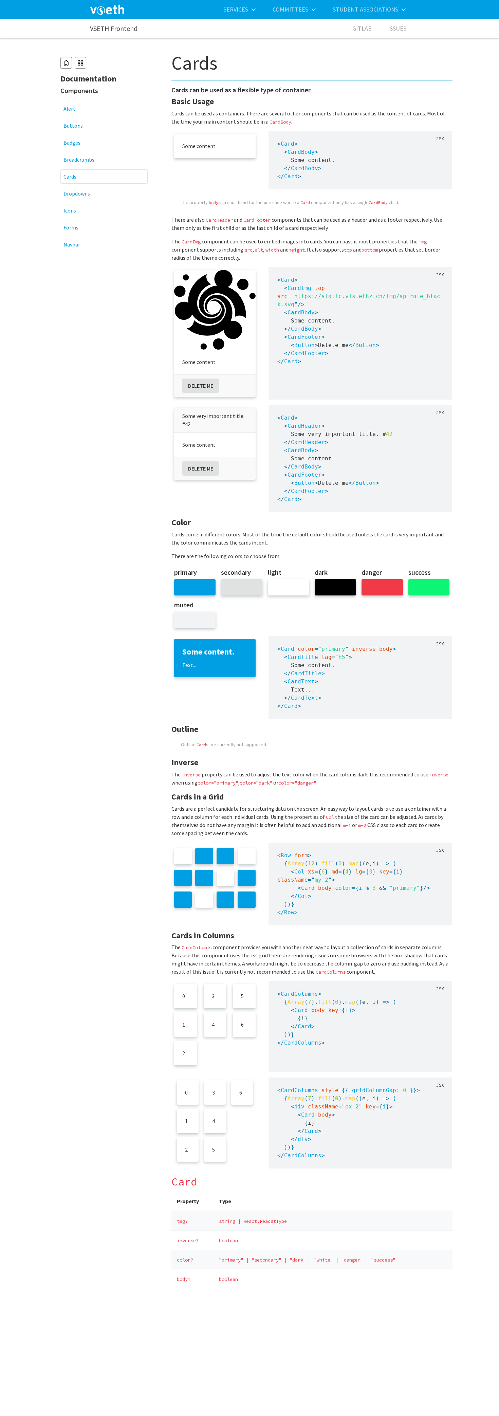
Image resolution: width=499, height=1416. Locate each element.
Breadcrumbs (78, 159)
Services (235, 9)
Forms (70, 227)
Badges (71, 142)
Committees (290, 9)
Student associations (365, 9)
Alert (69, 108)
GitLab (362, 28)
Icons (69, 210)
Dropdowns (76, 193)
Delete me (200, 385)
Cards (69, 176)
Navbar (71, 244)
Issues (397, 28)
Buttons (73, 125)
